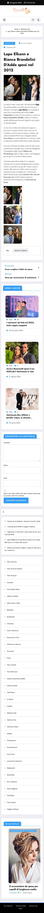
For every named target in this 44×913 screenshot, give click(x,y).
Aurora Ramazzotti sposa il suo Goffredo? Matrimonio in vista (20, 370)
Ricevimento (11, 775)
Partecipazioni (11, 740)
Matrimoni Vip (9, 43)
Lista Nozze (10, 692)
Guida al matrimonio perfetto (16, 679)
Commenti (7, 443)
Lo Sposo (10, 699)
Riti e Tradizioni (12, 782)
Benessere (10, 610)
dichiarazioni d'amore (14, 644)
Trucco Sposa (11, 802)
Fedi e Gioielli (11, 665)
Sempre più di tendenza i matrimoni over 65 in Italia (23, 521)
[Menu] (4, 19)
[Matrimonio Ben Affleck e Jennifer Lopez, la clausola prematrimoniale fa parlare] (22, 399)
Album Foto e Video (13, 603)
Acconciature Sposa (13, 589)
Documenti (10, 651)
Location (9, 706)
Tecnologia (10, 795)
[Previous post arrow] (38, 267)
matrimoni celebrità (26, 43)
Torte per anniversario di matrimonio (20, 277)
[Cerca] (33, 20)
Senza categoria (12, 789)
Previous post (9, 266)
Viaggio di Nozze (12, 809)
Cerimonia (10, 624)
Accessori (10, 582)
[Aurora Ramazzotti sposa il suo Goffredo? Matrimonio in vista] (22, 353)
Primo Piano (11, 754)
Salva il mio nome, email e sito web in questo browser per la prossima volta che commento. (22, 494)
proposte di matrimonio (14, 761)
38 (18, 319)
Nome (5, 465)
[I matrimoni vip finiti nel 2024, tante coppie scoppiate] (22, 306)
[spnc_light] (38, 19)
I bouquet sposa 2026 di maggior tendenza (21, 527)
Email (5, 478)
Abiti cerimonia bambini (14, 569)
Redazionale (11, 768)
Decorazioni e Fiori (13, 637)
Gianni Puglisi (19, 893)
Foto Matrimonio (12, 672)
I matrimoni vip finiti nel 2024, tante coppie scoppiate (20, 324)
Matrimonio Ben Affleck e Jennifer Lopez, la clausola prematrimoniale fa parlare (18, 416)
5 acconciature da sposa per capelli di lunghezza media (15, 888)
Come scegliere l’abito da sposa (18, 269)
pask (10, 319)
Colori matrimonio (12, 630)
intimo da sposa (12, 685)
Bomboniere (11, 617)
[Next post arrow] (38, 277)
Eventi (9, 658)
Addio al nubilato (12, 596)
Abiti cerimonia (12, 562)
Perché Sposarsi (12, 747)
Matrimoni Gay (11, 713)
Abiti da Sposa (11, 575)
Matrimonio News (12, 727)
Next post (8, 274)
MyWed (9, 734)
